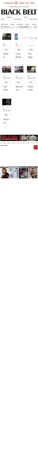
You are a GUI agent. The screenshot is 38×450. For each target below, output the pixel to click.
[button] (35, 26)
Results (12, 24)
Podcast (34, 24)
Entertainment (17, 19)
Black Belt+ (20, 24)
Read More (35, 145)
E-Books (21, 3)
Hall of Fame (4, 24)
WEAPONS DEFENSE (7, 115)
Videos (32, 3)
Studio (27, 24)
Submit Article (33, 19)
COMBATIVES (19, 49)
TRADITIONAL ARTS (7, 49)
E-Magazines (9, 3)
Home (2, 19)
